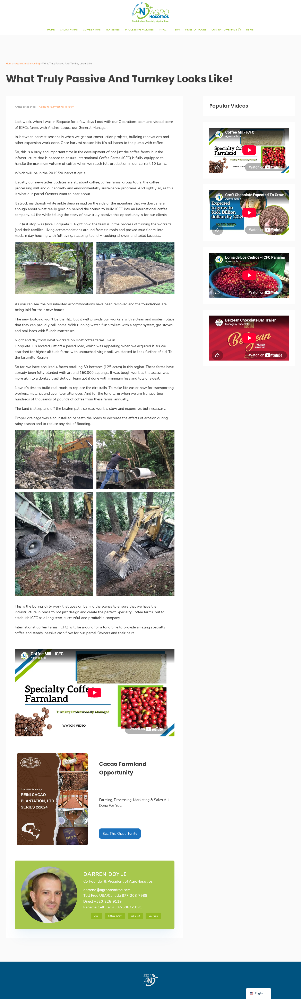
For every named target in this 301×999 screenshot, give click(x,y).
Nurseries (113, 29)
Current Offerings (224, 29)
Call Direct (135, 916)
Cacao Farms (69, 29)
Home (51, 29)
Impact (163, 29)
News (250, 29)
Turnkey (69, 106)
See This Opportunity (120, 833)
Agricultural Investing (27, 63)
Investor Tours (195, 29)
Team (176, 29)
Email (96, 916)
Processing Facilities (139, 29)
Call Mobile (153, 916)
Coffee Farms (92, 29)
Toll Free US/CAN (115, 916)
